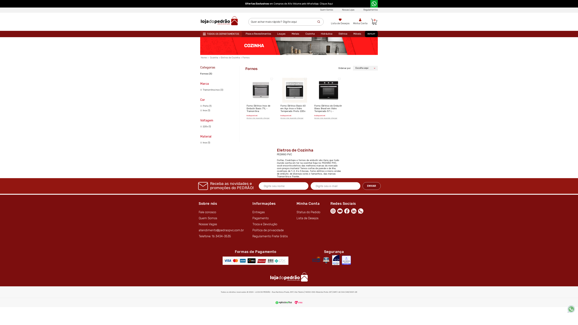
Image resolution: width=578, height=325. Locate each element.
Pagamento (260, 218)
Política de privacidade (268, 230)
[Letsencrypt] (316, 259)
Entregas (258, 212)
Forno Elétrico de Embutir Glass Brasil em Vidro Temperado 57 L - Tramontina (328, 109)
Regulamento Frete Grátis (270, 236)
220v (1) (207, 126)
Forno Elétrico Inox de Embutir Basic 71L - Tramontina (258, 108)
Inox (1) (206, 110)
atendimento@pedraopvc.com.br (221, 230)
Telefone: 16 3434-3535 (215, 236)
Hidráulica (326, 33)
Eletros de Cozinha (230, 57)
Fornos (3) (206, 73)
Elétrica (343, 33)
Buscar (318, 21)
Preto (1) (207, 106)
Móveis (357, 33)
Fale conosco (207, 212)
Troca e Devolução (264, 224)
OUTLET (371, 34)
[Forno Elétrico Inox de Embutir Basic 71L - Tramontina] (260, 89)
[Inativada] (336, 260)
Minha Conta (360, 23)
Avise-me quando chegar (258, 118)
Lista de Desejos (340, 23)
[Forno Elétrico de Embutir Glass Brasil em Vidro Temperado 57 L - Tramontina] (328, 89)
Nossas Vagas (208, 224)
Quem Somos (326, 10)
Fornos (246, 57)
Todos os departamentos (223, 33)
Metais (295, 33)
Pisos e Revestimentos (258, 33)
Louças (281, 33)
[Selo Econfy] (346, 260)
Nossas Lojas (348, 10)
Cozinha (310, 33)
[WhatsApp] (361, 210)
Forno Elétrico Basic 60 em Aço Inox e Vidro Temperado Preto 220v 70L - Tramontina (293, 109)
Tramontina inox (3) (213, 89)
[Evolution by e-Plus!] (284, 302)
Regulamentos (371, 10)
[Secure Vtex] (326, 260)
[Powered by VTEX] (298, 302)
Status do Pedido (308, 212)
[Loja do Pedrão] (219, 20)
